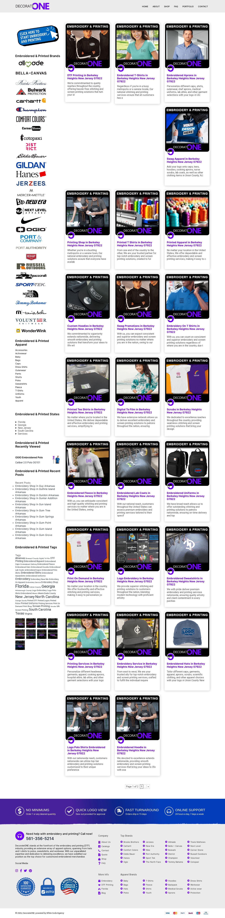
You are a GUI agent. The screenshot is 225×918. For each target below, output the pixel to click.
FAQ (176, 6)
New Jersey (24, 427)
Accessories (21, 350)
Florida (21, 422)
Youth (18, 397)
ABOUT (156, 6)
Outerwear (20, 370)
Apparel (19, 400)
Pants (18, 373)
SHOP (167, 6)
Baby (18, 356)
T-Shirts (19, 390)
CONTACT (203, 6)
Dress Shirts (21, 367)
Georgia (22, 425)
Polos (18, 380)
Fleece (18, 387)
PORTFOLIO (188, 6)
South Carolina (25, 430)
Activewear (20, 353)
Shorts (18, 377)
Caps (18, 363)
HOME (145, 6)
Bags (17, 360)
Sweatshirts (21, 383)
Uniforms (19, 394)
